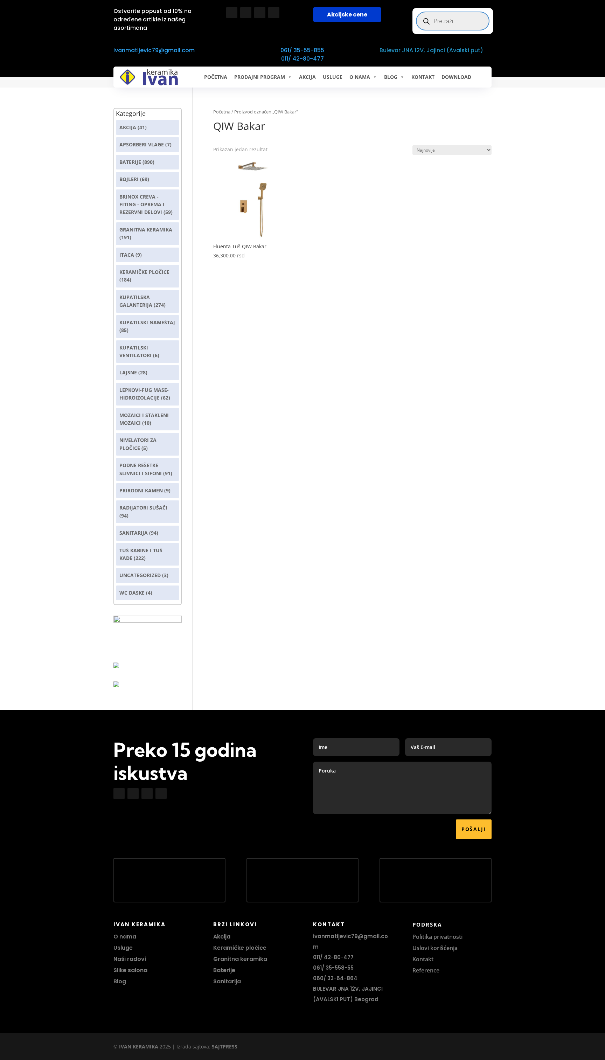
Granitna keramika (145, 229)
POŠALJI (473, 829)
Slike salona (130, 970)
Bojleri (129, 179)
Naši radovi (129, 959)
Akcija (127, 127)
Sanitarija (133, 532)
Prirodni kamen (141, 490)
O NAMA (359, 77)
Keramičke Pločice (144, 272)
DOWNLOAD (456, 77)
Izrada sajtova (192, 1046)
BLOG (390, 77)
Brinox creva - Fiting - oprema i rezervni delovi (142, 204)
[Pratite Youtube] (259, 12)
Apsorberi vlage (141, 144)
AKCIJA (307, 77)
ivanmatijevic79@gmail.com (154, 50)
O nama (124, 937)
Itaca (126, 254)
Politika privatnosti (437, 937)
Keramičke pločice (239, 948)
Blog (119, 981)
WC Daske (132, 592)
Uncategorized (140, 575)
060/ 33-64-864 (335, 978)
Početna (215, 77)
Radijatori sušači (143, 507)
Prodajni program (259, 77)
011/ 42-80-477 (302, 59)
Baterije (130, 162)
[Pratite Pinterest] (273, 12)
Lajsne (128, 372)
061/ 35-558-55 (333, 967)
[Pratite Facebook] (231, 12)
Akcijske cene (347, 15)
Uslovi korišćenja (435, 948)
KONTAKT (422, 77)
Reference (425, 970)
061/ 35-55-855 (302, 50)
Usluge (332, 77)
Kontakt (422, 959)
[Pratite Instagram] (245, 12)
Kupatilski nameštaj (147, 322)
